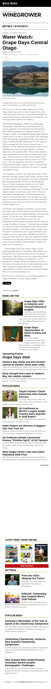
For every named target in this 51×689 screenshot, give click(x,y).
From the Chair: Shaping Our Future (32, 577)
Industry (15, 291)
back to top (45, 465)
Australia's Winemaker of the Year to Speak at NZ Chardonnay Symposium (27, 622)
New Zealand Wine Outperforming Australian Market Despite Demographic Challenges (24, 662)
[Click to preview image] (25, 96)
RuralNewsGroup (24, 682)
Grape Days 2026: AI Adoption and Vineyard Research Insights (35, 305)
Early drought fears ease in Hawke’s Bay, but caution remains (23, 375)
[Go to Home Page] (25, 16)
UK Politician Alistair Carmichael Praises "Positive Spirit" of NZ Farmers (25, 439)
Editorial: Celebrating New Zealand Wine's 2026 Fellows (33, 596)
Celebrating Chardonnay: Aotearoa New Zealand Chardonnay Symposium (25, 642)
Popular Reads (11, 385)
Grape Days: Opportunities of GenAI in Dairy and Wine (35, 331)
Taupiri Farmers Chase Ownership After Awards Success (33, 394)
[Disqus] (25, 502)
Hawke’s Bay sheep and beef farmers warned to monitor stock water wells (23, 363)
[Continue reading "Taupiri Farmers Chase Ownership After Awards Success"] (9, 395)
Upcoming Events (12, 353)
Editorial (10, 570)
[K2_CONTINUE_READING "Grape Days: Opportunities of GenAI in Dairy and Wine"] (12, 341)
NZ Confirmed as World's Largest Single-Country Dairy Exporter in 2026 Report (32, 412)
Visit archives (27, 566)
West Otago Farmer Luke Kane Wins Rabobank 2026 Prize (23, 453)
